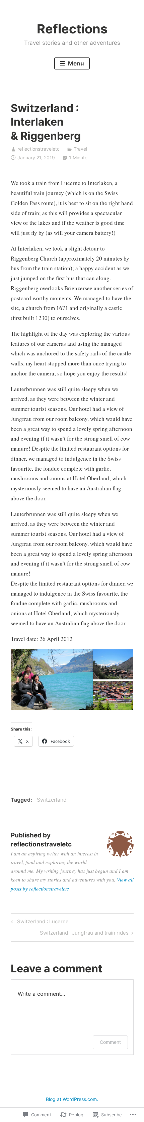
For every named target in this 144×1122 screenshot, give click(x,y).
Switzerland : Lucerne (38, 922)
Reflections (72, 28)
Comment (110, 1042)
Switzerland (52, 799)
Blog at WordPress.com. (72, 1099)
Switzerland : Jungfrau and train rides (84, 934)
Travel (80, 149)
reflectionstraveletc (38, 149)
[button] (51, 680)
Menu (75, 63)
